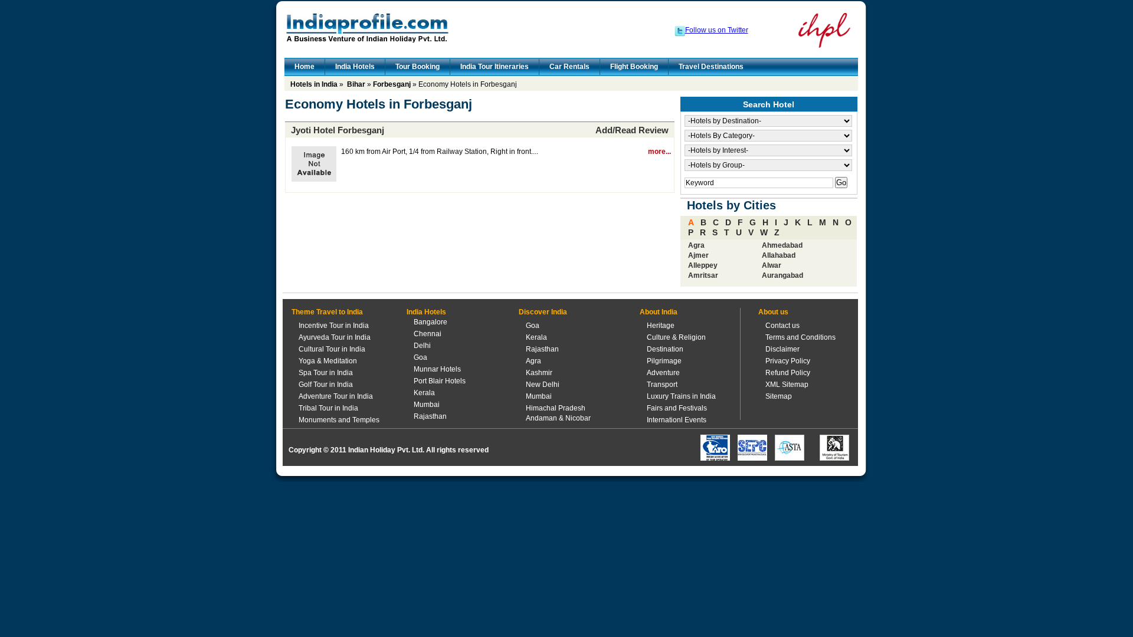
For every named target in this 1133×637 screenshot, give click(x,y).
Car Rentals (569, 67)
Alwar (771, 265)
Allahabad (778, 255)
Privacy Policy (787, 361)
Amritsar (703, 275)
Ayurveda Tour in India (335, 337)
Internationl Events (676, 420)
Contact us (782, 325)
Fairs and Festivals (677, 408)
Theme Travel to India (327, 312)
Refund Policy (787, 373)
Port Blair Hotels (440, 381)
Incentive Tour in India (334, 325)
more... (659, 151)
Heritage (660, 325)
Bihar (356, 84)
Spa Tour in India (326, 373)
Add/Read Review (632, 130)
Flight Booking (634, 67)
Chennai (427, 334)
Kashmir (539, 373)
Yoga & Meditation (328, 361)
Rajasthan (430, 416)
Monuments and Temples (339, 420)
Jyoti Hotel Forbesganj (337, 130)
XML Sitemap (786, 384)
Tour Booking (417, 67)
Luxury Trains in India (681, 396)
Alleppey (703, 265)
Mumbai (427, 404)
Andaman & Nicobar (558, 418)
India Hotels (355, 67)
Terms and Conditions (800, 337)
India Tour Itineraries (494, 67)
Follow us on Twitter (716, 30)
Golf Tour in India (326, 384)
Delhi (422, 346)
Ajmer (698, 255)
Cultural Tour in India (332, 349)
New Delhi (542, 384)
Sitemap (778, 396)
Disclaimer (782, 349)
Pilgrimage (664, 361)
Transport (662, 384)
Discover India (543, 312)
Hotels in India (314, 84)
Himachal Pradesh (555, 408)
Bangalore (430, 322)
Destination (665, 349)
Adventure (663, 373)
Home (304, 67)
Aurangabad (782, 275)
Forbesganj (392, 84)
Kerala (424, 393)
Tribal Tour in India (328, 408)
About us (773, 312)
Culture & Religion (676, 337)
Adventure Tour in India (336, 396)
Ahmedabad (782, 245)
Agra (696, 245)
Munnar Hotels (437, 369)
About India (658, 312)
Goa (420, 357)
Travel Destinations (711, 67)
